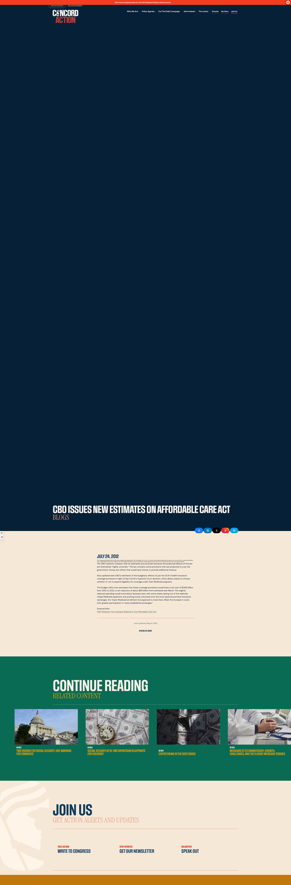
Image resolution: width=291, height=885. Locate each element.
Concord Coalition (75, 6)
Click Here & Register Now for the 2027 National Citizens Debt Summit (143, 2)
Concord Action (57, 6)
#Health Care (145, 631)
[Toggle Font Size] (1, 537)
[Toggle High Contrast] (1, 533)
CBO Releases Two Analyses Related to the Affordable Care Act (126, 612)
